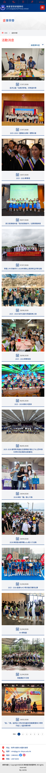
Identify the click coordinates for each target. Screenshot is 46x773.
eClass (41, 2)
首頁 (5, 33)
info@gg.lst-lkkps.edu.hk (21, 751)
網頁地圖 (5, 765)
